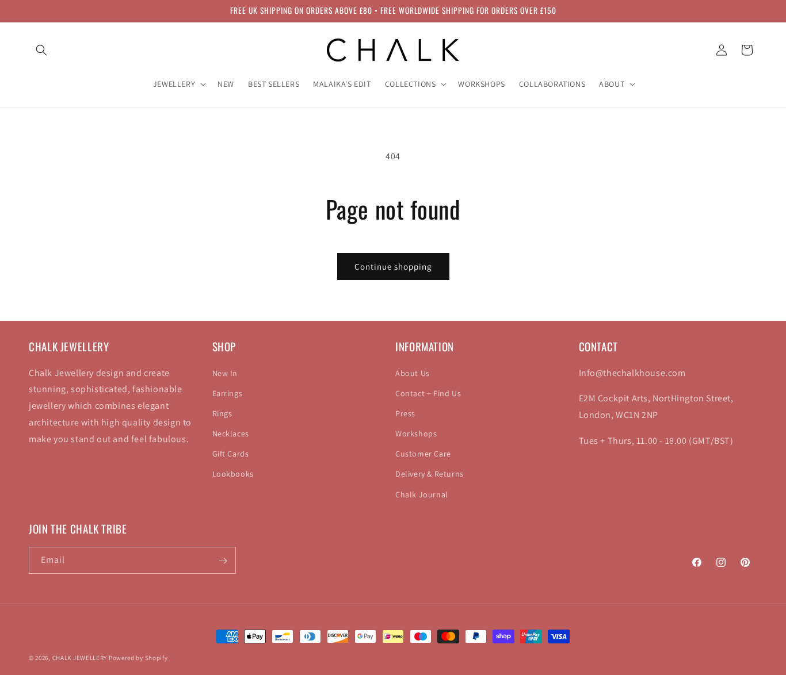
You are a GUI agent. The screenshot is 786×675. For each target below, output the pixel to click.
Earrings (227, 393)
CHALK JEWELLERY (80, 658)
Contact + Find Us (428, 393)
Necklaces (230, 433)
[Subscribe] (222, 560)
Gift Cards (230, 453)
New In (225, 372)
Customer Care (423, 453)
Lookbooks (233, 474)
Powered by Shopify (138, 658)
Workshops (416, 433)
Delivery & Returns (429, 474)
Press (405, 413)
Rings (222, 413)
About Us (412, 372)
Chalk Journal (421, 494)
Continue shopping (393, 266)
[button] (41, 50)
